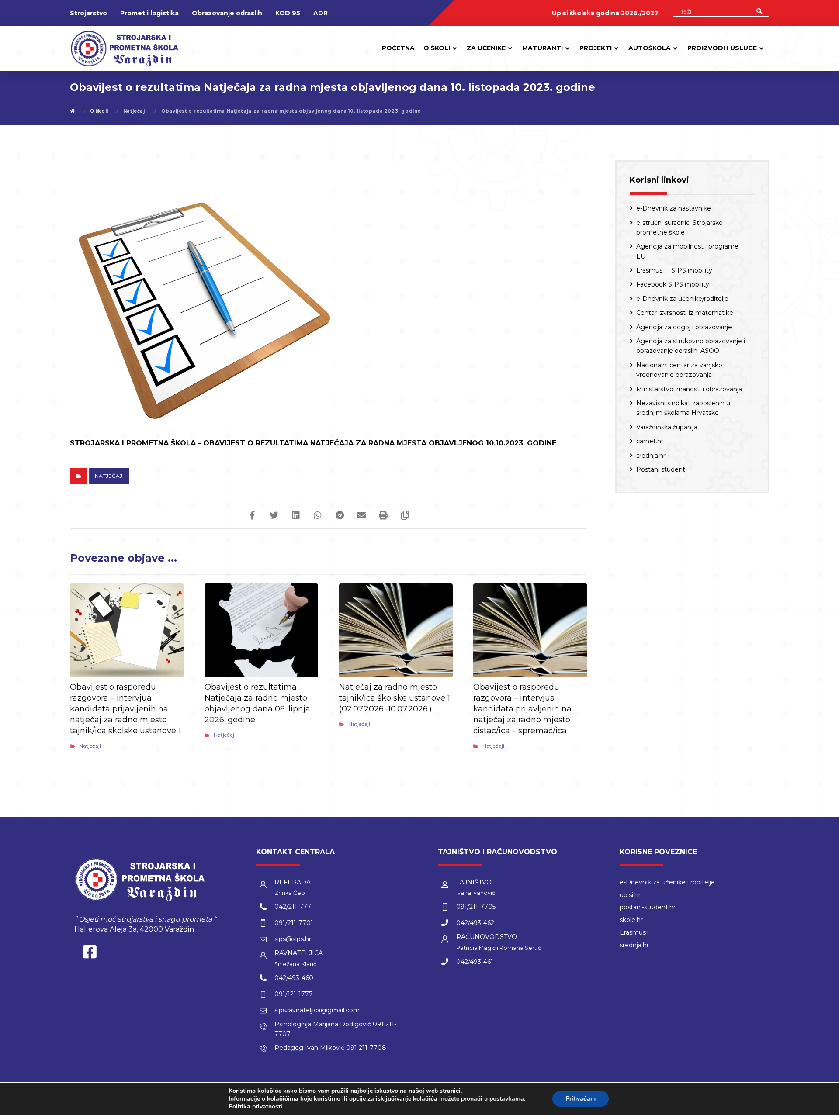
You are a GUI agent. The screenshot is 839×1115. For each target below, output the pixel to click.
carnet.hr (649, 441)
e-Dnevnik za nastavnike (673, 208)
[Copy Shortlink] (405, 515)
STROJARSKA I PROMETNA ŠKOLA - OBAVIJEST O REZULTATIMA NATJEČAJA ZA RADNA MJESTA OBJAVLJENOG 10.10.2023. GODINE (313, 443)
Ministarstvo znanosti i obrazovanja (689, 389)
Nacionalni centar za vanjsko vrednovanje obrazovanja (679, 370)
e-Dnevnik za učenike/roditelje (682, 299)
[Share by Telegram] (339, 515)
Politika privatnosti (255, 1106)
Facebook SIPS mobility (672, 284)
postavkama (506, 1099)
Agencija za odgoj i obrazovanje (684, 327)
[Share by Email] (361, 515)
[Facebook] (89, 954)
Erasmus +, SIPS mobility (674, 270)
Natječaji (109, 476)
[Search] (759, 10)
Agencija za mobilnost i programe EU (687, 251)
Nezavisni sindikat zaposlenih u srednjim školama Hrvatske (683, 408)
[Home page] (72, 111)
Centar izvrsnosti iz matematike (684, 313)
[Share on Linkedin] (296, 515)
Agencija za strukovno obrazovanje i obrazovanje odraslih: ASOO (690, 346)
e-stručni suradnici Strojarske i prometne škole (681, 227)
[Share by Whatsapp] (317, 515)
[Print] (383, 515)
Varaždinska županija (666, 427)
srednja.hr (651, 455)
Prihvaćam (580, 1098)
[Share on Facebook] (252, 515)
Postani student (660, 469)
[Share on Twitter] (274, 515)
